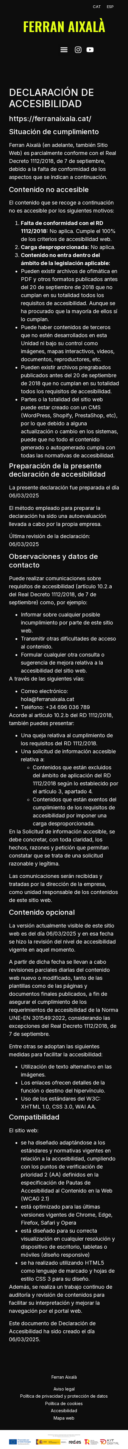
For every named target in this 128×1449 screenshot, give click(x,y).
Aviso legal (64, 1388)
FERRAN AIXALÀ (64, 26)
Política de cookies (64, 1403)
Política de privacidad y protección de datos (64, 1396)
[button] (64, 50)
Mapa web (64, 1418)
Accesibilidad (64, 1410)
